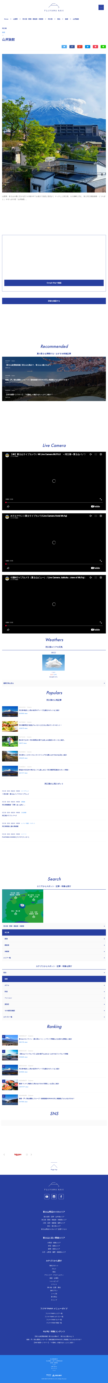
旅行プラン (54, 1290)
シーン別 (54, 1294)
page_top (54, 1166)
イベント (54, 1284)
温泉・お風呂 (54, 1278)
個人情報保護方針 (54, 1359)
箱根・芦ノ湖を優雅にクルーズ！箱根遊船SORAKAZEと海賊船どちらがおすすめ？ (54, 1339)
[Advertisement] (54, 217)
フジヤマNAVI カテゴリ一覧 (54, 1316)
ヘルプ (54, 1364)
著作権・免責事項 (54, 1362)
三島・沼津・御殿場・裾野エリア (54, 1223)
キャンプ (54, 1300)
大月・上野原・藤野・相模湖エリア (54, 1252)
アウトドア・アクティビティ (54, 1275)
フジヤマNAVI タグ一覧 (54, 1319)
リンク (54, 1370)
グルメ (54, 1269)
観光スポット (54, 1265)
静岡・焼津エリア (54, 1249)
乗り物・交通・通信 (54, 1287)
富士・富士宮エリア (54, 1226)
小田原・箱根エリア (54, 1243)
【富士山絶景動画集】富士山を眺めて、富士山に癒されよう (54, 1336)
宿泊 (54, 1272)
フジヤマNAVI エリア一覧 (54, 1313)
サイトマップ (54, 1368)
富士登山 (54, 1297)
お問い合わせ (54, 1366)
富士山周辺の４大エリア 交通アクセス (54, 1229)
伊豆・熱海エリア (54, 1246)
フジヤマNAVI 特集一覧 (54, 1323)
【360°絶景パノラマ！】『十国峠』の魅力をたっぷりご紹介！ (54, 1342)
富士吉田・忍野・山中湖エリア (54, 1217)
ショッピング (54, 1281)
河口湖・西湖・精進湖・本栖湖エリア (54, 1220)
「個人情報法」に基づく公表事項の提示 (54, 1360)
